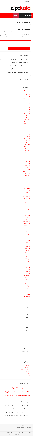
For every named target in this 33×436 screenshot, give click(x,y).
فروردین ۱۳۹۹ (26, 248)
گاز (5, 395)
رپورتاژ (27, 320)
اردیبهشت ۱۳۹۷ (26, 296)
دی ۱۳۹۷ (28, 280)
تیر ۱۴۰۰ (28, 217)
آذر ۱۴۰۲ (28, 157)
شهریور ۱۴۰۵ (27, 90)
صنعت (26, 330)
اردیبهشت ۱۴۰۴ (26, 122)
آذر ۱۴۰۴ (28, 107)
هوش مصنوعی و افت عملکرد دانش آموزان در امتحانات (16, 69)
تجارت (10, 32)
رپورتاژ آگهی (27, 367)
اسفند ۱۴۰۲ (27, 151)
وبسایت (8, 395)
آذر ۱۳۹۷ (28, 282)
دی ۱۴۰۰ (28, 205)
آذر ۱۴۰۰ (28, 207)
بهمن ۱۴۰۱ (27, 178)
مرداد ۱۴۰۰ (27, 215)
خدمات (12, 391)
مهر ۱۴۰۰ (28, 211)
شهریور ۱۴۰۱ (27, 188)
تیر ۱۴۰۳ (28, 142)
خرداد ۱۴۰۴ (27, 120)
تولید (4, 32)
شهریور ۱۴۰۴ (27, 113)
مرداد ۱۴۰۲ (27, 165)
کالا (27, 334)
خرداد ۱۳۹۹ (27, 244)
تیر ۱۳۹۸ (28, 267)
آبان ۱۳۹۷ (27, 284)
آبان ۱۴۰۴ (27, 109)
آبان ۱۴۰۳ (27, 134)
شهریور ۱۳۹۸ (27, 263)
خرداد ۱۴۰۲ (27, 169)
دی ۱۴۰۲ (28, 155)
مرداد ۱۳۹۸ (27, 265)
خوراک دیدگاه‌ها (24, 351)
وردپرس (26, 354)
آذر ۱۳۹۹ (28, 232)
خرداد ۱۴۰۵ (27, 97)
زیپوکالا (23, 32)
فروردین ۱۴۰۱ (27, 198)
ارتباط (17, 388)
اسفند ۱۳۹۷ (27, 275)
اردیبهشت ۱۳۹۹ (26, 246)
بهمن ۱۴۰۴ (27, 103)
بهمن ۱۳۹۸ (27, 253)
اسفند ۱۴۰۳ (27, 126)
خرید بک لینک (26, 365)
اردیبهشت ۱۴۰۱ (26, 196)
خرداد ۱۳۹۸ (27, 269)
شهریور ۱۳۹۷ (27, 288)
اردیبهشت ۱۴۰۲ (26, 171)
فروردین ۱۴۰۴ (27, 124)
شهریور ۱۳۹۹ (27, 238)
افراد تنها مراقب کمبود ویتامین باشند (20, 62)
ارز (14, 387)
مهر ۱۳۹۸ (28, 261)
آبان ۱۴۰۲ (28, 159)
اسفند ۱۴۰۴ (27, 101)
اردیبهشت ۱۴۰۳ (26, 147)
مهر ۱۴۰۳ (28, 136)
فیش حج (28, 374)
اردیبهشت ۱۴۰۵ (26, 99)
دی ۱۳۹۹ (28, 230)
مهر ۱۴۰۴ (28, 111)
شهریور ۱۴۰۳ (27, 138)
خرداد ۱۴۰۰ (27, 219)
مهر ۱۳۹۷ (28, 286)
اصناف (11, 388)
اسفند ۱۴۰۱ (27, 176)
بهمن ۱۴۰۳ (27, 128)
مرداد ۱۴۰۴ (27, 115)
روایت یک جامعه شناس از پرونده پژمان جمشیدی (17, 72)
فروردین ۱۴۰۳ (27, 149)
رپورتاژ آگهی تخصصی (25, 369)
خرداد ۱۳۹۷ (27, 294)
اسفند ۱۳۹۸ (27, 250)
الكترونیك (3, 388)
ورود (27, 344)
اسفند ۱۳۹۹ (27, 226)
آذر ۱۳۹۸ (28, 257)
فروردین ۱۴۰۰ (27, 223)
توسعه (7, 32)
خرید (7, 391)
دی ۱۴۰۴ (28, 105)
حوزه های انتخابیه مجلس (24, 372)
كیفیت (25, 395)
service (28, 388)
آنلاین (20, 388)
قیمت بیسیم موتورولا (25, 376)
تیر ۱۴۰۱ (28, 192)
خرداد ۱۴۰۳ (27, 144)
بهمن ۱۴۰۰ (27, 203)
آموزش (24, 388)
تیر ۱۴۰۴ (28, 117)
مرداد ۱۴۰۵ (27, 93)
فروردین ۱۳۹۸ (26, 273)
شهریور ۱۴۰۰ (27, 213)
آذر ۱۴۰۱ (28, 182)
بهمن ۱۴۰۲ (27, 153)
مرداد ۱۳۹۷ (27, 290)
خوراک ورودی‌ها (25, 348)
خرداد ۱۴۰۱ (27, 194)
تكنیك (28, 392)
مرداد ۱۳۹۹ (27, 240)
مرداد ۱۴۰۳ (27, 140)
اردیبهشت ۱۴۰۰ (26, 221)
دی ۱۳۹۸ (28, 255)
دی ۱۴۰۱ (28, 180)
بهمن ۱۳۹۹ (27, 228)
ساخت (1, 32)
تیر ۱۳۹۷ (28, 292)
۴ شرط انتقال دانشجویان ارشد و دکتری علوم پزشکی (17, 65)
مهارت (15, 395)
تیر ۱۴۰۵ (28, 95)
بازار (13, 32)
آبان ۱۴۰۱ (28, 184)
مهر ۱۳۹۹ (28, 236)
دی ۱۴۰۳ (28, 130)
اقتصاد (7, 388)
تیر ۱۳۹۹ (28, 242)
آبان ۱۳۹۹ (27, 234)
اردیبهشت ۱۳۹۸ (26, 271)
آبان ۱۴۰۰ (28, 209)
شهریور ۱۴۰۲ (27, 163)
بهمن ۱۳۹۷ (27, 277)
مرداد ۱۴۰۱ (27, 190)
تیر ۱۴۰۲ (28, 167)
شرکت (26, 327)
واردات (12, 395)
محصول (20, 395)
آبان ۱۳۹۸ (27, 259)
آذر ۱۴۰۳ (28, 132)
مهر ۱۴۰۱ (28, 186)
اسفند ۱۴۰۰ (27, 201)
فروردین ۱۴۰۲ (27, 174)
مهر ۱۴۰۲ (28, 161)
